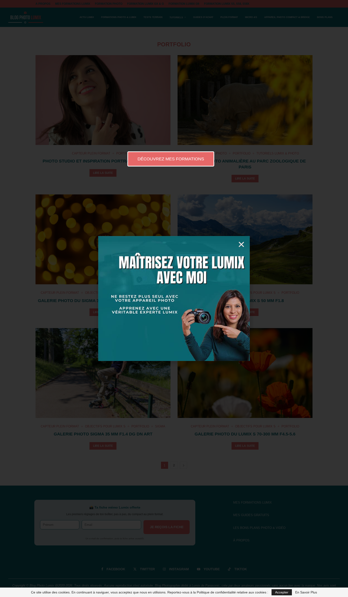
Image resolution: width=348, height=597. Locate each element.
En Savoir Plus (306, 592)
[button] (241, 244)
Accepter (281, 592)
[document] (174, 298)
